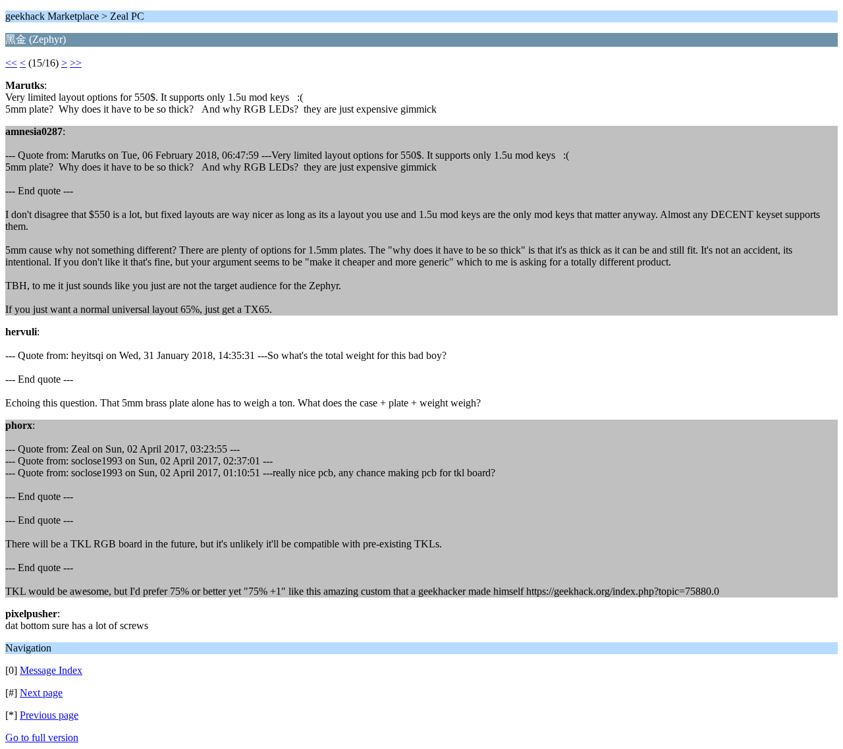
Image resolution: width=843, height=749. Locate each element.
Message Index (51, 670)
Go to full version (41, 737)
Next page (41, 692)
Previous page (49, 715)
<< (11, 63)
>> (76, 63)
